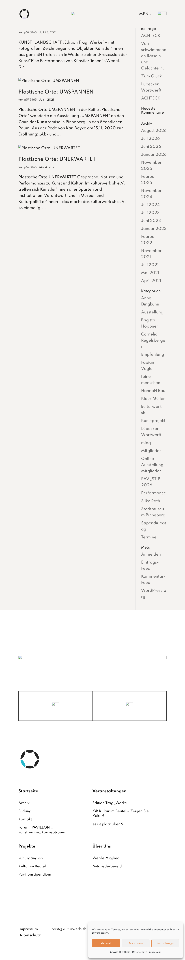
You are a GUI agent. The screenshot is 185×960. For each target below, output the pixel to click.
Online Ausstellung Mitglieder (152, 465)
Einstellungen (165, 943)
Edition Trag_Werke (109, 803)
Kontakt (25, 819)
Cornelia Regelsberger (153, 340)
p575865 (30, 32)
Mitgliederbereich (107, 866)
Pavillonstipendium (34, 874)
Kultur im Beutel (32, 866)
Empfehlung (152, 355)
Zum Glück (151, 76)
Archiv (23, 803)
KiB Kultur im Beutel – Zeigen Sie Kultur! (120, 814)
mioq (146, 443)
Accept (106, 943)
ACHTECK (150, 36)
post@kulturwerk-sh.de (71, 929)
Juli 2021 (149, 265)
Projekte (26, 846)
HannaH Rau (153, 391)
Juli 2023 (150, 213)
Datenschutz (139, 952)
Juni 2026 (151, 147)
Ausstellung (152, 312)
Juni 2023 (151, 221)
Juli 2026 (150, 139)
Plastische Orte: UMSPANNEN (56, 92)
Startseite (28, 791)
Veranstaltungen (109, 791)
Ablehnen (136, 943)
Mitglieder (151, 451)
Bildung (24, 811)
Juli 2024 (150, 205)
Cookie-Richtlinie (120, 952)
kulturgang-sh (30, 858)
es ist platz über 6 (107, 824)
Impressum (155, 952)
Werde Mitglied (106, 858)
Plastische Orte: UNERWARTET (57, 159)
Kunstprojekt (153, 421)
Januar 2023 (153, 229)
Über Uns (101, 846)
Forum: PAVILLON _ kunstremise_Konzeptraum (41, 830)
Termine (148, 537)
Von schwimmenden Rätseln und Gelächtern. (153, 56)
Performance (153, 493)
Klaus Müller (153, 399)
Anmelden (151, 555)
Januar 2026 (154, 155)
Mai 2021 (150, 273)
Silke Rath (150, 501)
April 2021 (151, 281)
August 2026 (154, 131)
